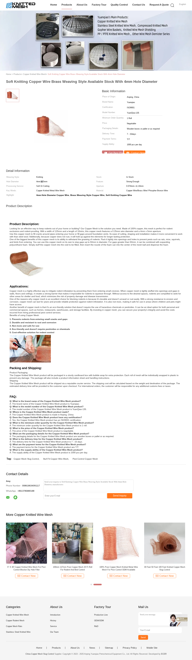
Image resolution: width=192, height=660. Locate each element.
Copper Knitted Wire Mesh (17, 615)
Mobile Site (152, 648)
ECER (163, 654)
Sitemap (109, 648)
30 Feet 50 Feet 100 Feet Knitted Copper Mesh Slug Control (164, 568)
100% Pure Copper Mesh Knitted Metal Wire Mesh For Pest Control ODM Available (118, 568)
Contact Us (138, 4)
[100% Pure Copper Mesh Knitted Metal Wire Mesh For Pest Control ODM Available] (118, 542)
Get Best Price (115, 152)
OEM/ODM (99, 620)
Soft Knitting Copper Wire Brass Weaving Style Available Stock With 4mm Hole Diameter (86, 74)
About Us (81, 4)
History (53, 620)
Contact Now (137, 152)
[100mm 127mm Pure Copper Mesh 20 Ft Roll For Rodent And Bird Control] (72, 542)
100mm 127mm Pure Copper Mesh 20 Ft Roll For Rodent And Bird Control (72, 568)
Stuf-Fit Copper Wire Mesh (55, 459)
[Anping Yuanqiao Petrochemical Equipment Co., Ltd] (20, 5)
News (92, 648)
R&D (96, 626)
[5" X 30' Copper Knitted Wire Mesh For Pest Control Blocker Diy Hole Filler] (26, 542)
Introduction (55, 615)
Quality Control (119, 4)
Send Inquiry (119, 495)
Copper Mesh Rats (14, 626)
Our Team (54, 632)
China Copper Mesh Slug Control (40, 654)
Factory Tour (99, 4)
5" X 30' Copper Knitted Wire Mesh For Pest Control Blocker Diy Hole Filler (26, 568)
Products (67, 4)
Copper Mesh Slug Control (26, 459)
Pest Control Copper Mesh (85, 459)
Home (53, 4)
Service (53, 626)
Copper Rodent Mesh (15, 620)
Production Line (101, 615)
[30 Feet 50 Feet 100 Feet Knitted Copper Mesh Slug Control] (164, 542)
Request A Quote (159, 4)
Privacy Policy (130, 648)
